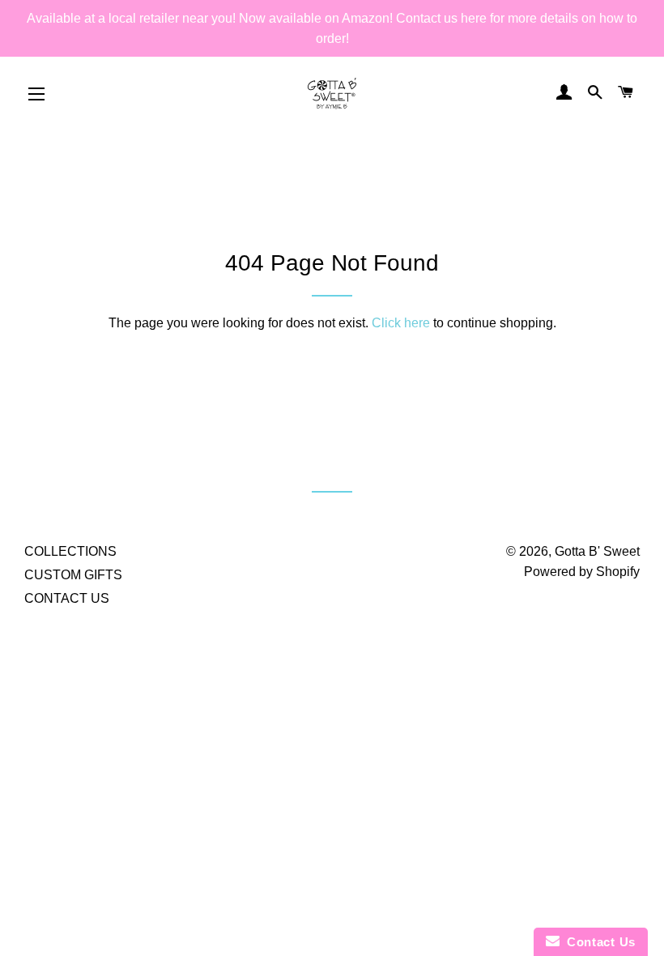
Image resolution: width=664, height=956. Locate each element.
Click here (401, 323)
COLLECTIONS (70, 551)
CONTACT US (66, 598)
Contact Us (598, 942)
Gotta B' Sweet (597, 551)
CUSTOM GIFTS (73, 575)
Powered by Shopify (582, 571)
